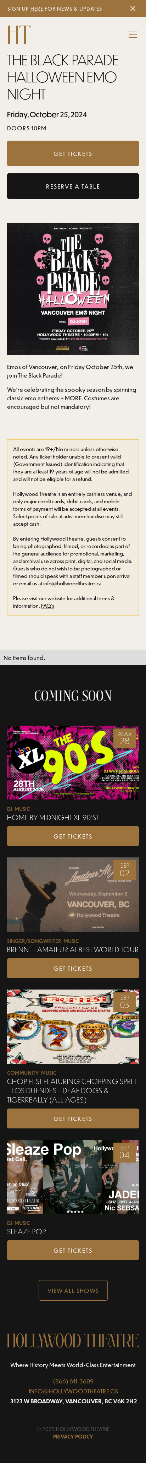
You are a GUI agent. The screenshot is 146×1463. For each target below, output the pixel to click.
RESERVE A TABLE (73, 186)
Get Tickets (73, 836)
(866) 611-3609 (73, 1381)
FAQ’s (47, 605)
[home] (18, 35)
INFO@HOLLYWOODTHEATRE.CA (73, 1391)
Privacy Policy (73, 1436)
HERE (36, 8)
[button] (131, 34)
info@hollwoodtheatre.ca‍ (72, 583)
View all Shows (73, 1290)
